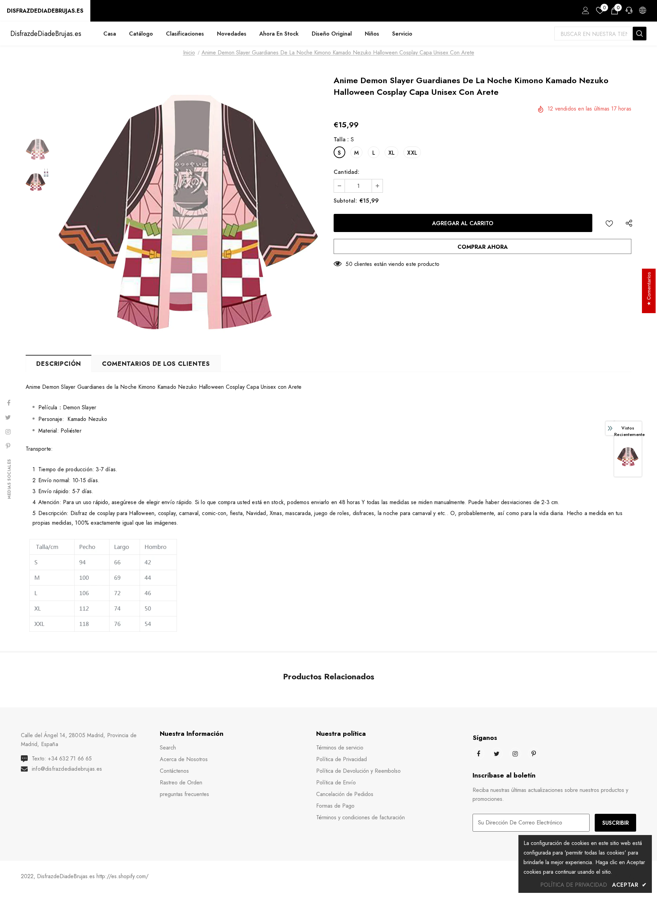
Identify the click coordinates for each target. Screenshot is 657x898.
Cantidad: (346, 172)
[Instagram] (515, 753)
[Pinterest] (534, 753)
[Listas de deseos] (609, 223)
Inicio (189, 52)
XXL (412, 153)
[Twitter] (497, 753)
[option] (189, 210)
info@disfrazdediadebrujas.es (67, 769)
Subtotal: (345, 201)
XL (391, 153)
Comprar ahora (483, 247)
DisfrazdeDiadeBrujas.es (45, 33)
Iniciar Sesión (584, 12)
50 (349, 264)
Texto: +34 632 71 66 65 (62, 758)
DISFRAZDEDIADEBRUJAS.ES (45, 11)
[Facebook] (478, 753)
